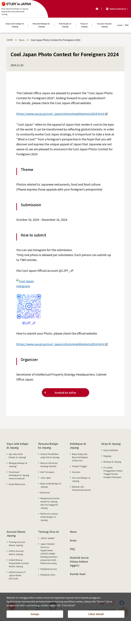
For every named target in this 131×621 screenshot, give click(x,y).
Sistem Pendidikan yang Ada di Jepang (49, 455)
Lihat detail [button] (96, 614)
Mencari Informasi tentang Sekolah (49, 464)
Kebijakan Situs (47, 574)
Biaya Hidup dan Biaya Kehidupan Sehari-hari (80, 457)
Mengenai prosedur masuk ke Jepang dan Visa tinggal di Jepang (49, 503)
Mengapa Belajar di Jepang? (18, 464)
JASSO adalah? (47, 538)
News (73, 532)
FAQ (72, 549)
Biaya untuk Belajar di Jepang (50, 485)
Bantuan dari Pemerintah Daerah (81, 488)
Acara (73, 540)
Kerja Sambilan (111, 450)
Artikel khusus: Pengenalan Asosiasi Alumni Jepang (19, 563)
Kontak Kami (78, 574)
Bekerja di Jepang (112, 461)
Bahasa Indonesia (118, 8)
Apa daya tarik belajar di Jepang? (17, 455)
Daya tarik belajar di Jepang (17, 445)
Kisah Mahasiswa (17, 484)
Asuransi (76, 471)
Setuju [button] (35, 614)
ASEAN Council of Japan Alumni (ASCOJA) (17, 575)
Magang (107, 455)
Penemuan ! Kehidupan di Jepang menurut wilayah (19, 475)
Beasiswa (45, 492)
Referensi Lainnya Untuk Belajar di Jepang (49, 517)
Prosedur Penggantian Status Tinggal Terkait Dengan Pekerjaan (113, 472)
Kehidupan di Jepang (78, 445)
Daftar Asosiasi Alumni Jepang (16, 552)
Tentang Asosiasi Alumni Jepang (17, 543)
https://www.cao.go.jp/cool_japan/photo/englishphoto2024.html (60, 114)
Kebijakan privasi (48, 568)
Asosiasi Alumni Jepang (16, 533)
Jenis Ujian (45, 477)
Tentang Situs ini (48, 532)
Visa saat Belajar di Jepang (81, 479)
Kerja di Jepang (110, 444)
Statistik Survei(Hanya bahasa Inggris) (79, 561)
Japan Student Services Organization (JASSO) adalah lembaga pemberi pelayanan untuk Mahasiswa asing (49, 553)
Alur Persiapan (47, 471)
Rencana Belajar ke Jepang (48, 445)
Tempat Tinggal (79, 466)
